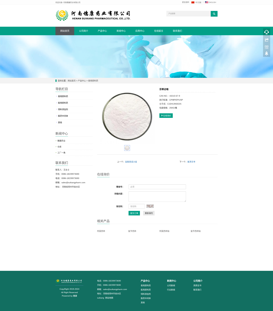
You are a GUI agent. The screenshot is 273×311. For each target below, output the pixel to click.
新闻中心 (121, 31)
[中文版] (196, 2)
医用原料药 (63, 103)
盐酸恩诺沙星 (131, 162)
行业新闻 (171, 290)
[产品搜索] (214, 14)
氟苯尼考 (191, 162)
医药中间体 (63, 116)
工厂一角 (61, 153)
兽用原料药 (93, 81)
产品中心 (102, 31)
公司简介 (83, 31)
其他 (60, 122)
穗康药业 (61, 141)
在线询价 (167, 115)
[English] (210, 2)
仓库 (59, 147)
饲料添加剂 (63, 109)
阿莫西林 (101, 231)
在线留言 (158, 31)
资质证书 (197, 285)
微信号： (120, 187)
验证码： (120, 206)
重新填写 (149, 213)
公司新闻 (171, 285)
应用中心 (139, 31)
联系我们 (177, 31)
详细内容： (119, 194)
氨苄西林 (132, 231)
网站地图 (109, 298)
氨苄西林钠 (196, 231)
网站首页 (64, 31)
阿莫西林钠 (164, 231)
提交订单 (134, 213)
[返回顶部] (266, 54)
